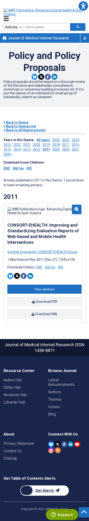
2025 (66, 140)
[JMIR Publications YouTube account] (77, 444)
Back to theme (16, 122)
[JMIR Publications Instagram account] (51, 450)
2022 (17, 145)
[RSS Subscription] (58, 450)
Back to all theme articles (25, 130)
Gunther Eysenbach (22, 252)
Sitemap (10, 458)
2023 (7, 145)
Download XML (46, 314)
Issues (54, 406)
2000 (7, 154)
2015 (7, 149)
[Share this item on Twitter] (41, 77)
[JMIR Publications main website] (44, 12)
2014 (17, 149)
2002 (66, 149)
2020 (36, 145)
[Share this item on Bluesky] (34, 77)
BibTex (18, 168)
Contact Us (13, 451)
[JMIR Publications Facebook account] (64, 444)
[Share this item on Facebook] (48, 77)
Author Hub (13, 380)
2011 (46, 149)
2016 (75, 145)
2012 (36, 149)
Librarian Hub (14, 402)
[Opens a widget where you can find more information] (62, 515)
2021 (27, 145)
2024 (75, 140)
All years (43, 140)
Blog (52, 414)
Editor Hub (12, 387)
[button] (83, 5)
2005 (56, 149)
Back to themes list (20, 126)
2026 (56, 140)
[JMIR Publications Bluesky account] (51, 444)
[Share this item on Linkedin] (54, 77)
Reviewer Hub (15, 395)
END (7, 168)
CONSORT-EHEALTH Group (57, 252)
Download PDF (46, 301)
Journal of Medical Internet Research (38, 38)
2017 (66, 145)
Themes (55, 399)
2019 (46, 145)
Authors (54, 392)
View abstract (44, 289)
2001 (75, 149)
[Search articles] (77, 27)
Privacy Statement (19, 443)
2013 (27, 149)
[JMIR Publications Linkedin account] (71, 444)
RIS (29, 168)
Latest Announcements (61, 382)
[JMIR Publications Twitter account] (58, 444)
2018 (56, 145)
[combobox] (46, 27)
